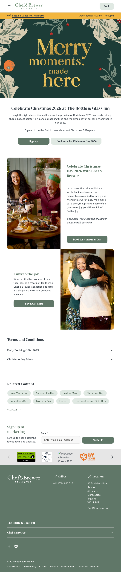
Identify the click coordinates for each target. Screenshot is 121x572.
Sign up (33, 141)
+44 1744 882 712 (63, 483)
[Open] (9, 6)
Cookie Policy (29, 566)
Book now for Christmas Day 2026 (76, 141)
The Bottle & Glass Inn (21, 523)
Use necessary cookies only (60, 319)
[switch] (45, 297)
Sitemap (54, 566)
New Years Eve (19, 393)
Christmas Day (95, 393)
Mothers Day (43, 401)
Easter (63, 401)
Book (107, 6)
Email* (44, 433)
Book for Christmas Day (87, 239)
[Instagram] (16, 546)
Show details (104, 308)
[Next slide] (111, 456)
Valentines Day (19, 401)
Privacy (42, 566)
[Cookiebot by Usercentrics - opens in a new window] (103, 250)
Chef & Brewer (16, 532)
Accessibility (13, 566)
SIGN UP (98, 440)
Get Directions (95, 508)
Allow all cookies (98, 319)
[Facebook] (9, 546)
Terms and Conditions (89, 566)
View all (12, 409)
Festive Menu (70, 393)
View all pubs (67, 566)
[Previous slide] (9, 456)
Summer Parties (45, 393)
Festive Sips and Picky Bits (90, 401)
